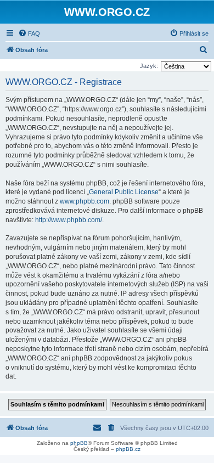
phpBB (79, 443)
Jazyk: (149, 66)
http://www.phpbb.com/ (68, 220)
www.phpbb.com (84, 201)
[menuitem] (29, 33)
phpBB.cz (128, 449)
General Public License (124, 192)
